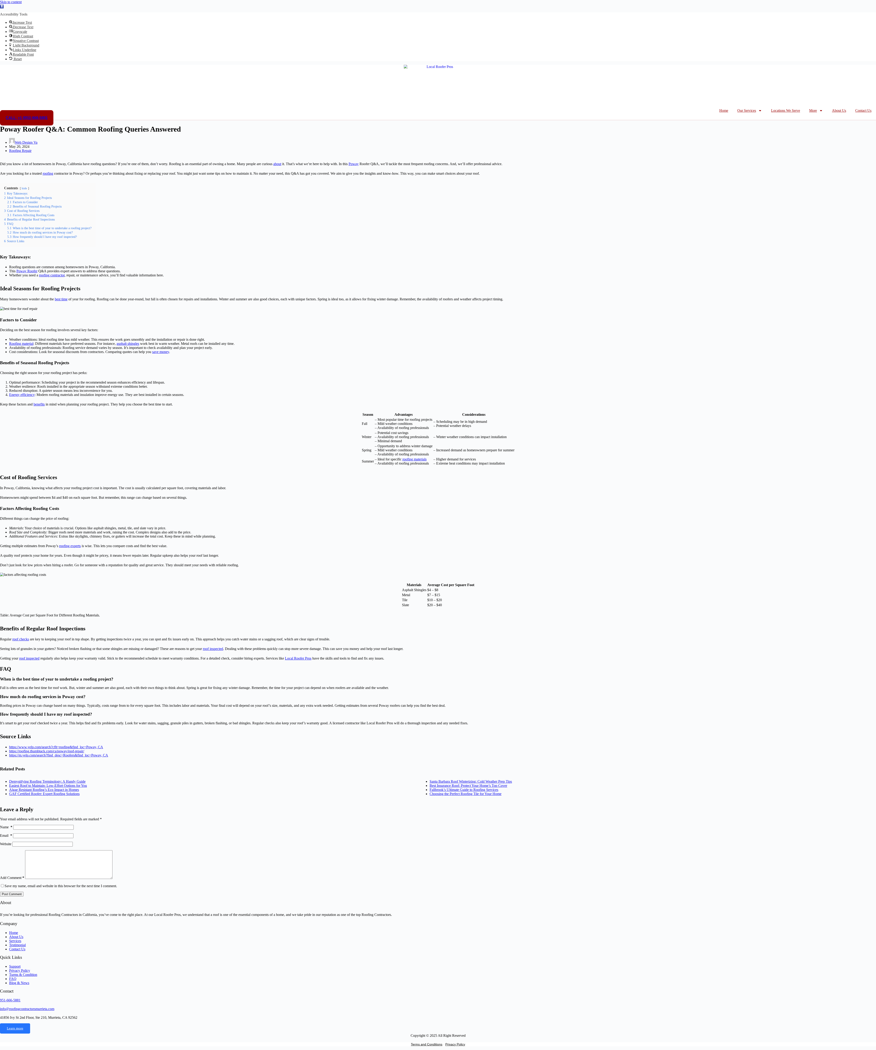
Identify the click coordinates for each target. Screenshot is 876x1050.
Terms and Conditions (426, 1044)
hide (24, 188)
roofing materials (414, 459)
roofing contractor (52, 275)
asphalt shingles (128, 344)
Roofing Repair (20, 151)
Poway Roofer (26, 271)
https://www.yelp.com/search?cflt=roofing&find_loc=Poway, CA (56, 747)
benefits (39, 404)
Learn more (15, 1028)
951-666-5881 (10, 1000)
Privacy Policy (455, 1044)
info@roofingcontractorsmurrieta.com (27, 1009)
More (813, 110)
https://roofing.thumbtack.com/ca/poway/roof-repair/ (46, 751)
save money (160, 352)
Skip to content (11, 2)
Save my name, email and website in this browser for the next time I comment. (61, 886)
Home (723, 110)
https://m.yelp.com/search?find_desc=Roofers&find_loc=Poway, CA (58, 755)
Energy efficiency (22, 395)
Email (6, 835)
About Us (839, 110)
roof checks (20, 639)
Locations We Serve (785, 110)
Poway (354, 164)
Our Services (746, 110)
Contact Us (863, 110)
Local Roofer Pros (298, 658)
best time (61, 299)
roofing (48, 173)
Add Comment (12, 878)
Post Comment (12, 894)
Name (6, 827)
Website (5, 844)
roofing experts (70, 546)
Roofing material (21, 344)
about (277, 164)
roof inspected (213, 649)
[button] (2, 6)
